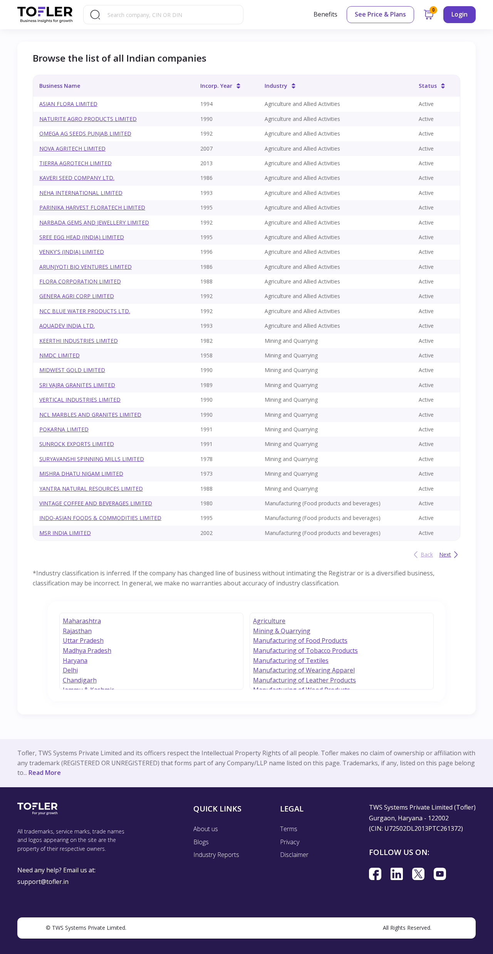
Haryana (75, 660)
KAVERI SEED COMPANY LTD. (76, 177)
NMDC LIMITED (59, 355)
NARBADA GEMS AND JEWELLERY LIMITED (94, 222)
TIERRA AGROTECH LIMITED (75, 163)
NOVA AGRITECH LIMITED (72, 148)
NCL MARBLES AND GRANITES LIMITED (90, 414)
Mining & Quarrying (281, 631)
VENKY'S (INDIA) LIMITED (71, 251)
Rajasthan (77, 631)
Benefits (325, 14)
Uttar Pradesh (83, 640)
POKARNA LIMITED (64, 429)
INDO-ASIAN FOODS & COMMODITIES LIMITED (100, 517)
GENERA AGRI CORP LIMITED (76, 296)
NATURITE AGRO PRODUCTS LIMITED (88, 118)
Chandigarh (80, 680)
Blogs (201, 842)
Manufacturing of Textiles (291, 660)
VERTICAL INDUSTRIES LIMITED (80, 399)
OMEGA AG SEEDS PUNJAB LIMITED (85, 133)
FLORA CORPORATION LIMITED (80, 281)
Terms (288, 829)
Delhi (70, 670)
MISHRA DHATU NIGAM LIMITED (81, 473)
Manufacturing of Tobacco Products (305, 650)
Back (427, 554)
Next (445, 554)
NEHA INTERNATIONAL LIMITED (80, 192)
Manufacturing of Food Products (300, 640)
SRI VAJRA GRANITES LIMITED (77, 385)
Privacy (289, 842)
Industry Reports (216, 854)
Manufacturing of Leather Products (304, 680)
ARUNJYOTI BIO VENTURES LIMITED (85, 266)
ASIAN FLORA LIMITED (68, 103)
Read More (45, 772)
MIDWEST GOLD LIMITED (72, 370)
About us (205, 829)
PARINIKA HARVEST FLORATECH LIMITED (92, 207)
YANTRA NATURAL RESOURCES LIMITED (91, 488)
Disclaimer (294, 854)
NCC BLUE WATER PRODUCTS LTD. (84, 311)
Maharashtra (82, 621)
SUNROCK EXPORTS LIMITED (76, 444)
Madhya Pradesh (87, 650)
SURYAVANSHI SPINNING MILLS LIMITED (91, 459)
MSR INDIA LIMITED (65, 533)
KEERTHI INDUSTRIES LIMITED (78, 340)
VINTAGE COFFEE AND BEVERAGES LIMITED (95, 503)
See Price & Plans (380, 14)
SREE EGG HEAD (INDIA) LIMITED (81, 237)
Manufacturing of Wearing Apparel (304, 670)
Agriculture (269, 621)
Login (459, 14)
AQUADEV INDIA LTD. (67, 325)
